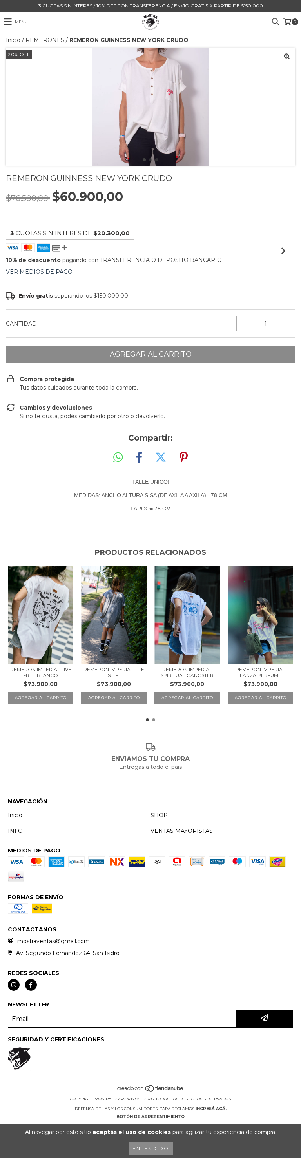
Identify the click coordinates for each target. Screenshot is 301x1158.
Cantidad (21, 323)
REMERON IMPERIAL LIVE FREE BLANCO (40, 672)
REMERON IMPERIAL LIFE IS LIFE (113, 672)
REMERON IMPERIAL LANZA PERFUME (260, 672)
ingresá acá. (211, 1108)
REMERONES (44, 40)
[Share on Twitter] (160, 457)
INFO (15, 830)
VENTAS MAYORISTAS (181, 830)
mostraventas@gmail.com (53, 941)
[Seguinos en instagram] (14, 985)
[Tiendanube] (150, 1091)
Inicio (13, 40)
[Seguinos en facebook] (31, 985)
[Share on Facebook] (139, 457)
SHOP (159, 815)
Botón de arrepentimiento (150, 1116)
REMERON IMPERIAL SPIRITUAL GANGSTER (187, 672)
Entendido (150, 1148)
